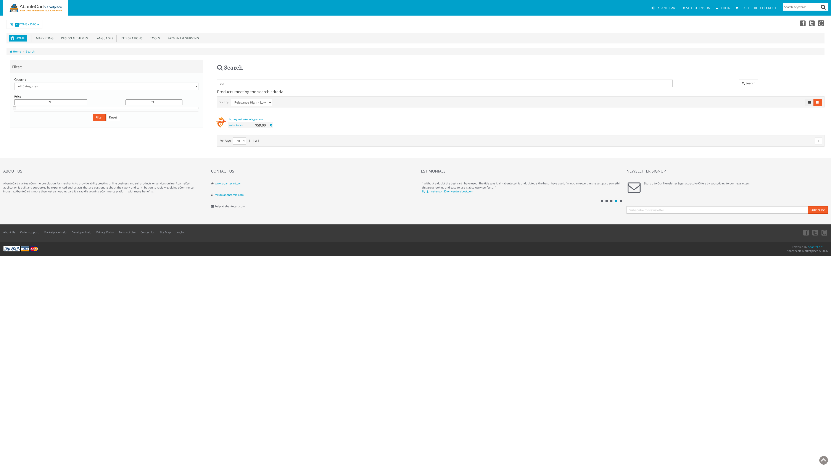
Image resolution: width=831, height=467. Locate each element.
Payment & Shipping (182, 38)
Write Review (236, 125)
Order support (29, 232)
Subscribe (817, 210)
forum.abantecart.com (229, 195)
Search (30, 51)
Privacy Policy (105, 232)
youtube (821, 23)
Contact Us (147, 232)
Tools (154, 38)
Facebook (802, 23)
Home (20, 38)
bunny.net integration (246, 119)
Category (20, 79)
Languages (103, 38)
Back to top (823, 460)
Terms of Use (127, 232)
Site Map (165, 232)
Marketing (43, 38)
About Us (9, 232)
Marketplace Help (55, 232)
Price (17, 96)
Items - (26, 24)
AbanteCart (815, 247)
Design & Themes (73, 38)
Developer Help (81, 232)
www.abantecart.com (228, 183)
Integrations (131, 38)
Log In (180, 232)
